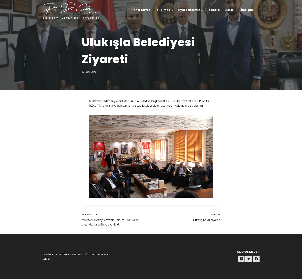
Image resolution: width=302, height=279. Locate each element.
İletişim (247, 10)
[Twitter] (248, 259)
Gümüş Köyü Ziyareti (206, 217)
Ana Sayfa (142, 10)
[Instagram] (241, 259)
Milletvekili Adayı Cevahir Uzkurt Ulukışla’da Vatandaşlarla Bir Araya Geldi (110, 219)
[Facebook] (256, 259)
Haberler (214, 10)
